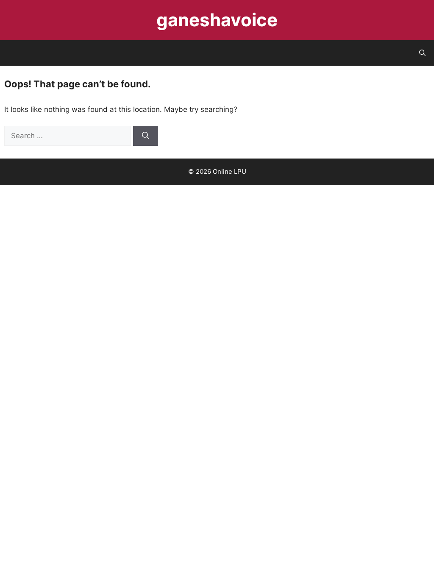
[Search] (145, 136)
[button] (422, 53)
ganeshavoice (217, 20)
